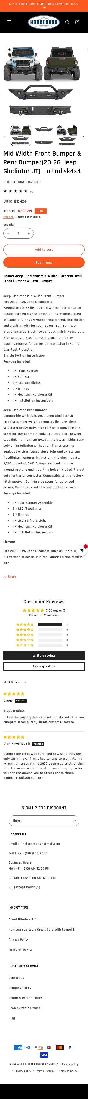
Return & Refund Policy (25, 998)
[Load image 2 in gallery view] (44, 135)
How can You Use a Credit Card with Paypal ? (42, 929)
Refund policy (70, 1064)
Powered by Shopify (46, 1064)
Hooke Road (26, 1064)
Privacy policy (23, 1071)
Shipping (8, 217)
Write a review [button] (44, 655)
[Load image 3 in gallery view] (67, 135)
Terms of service (45, 1071)
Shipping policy (68, 1071)
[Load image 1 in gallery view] (20, 135)
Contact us (16, 978)
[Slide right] (83, 136)
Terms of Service (21, 950)
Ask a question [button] (44, 666)
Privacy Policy (19, 940)
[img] (14, 694)
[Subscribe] (74, 820)
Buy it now (44, 262)
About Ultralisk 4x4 (23, 919)
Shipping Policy (20, 988)
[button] (9, 22)
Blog (12, 1018)
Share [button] (12, 577)
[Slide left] (4, 136)
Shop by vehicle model (25, 1008)
